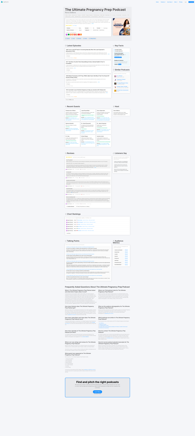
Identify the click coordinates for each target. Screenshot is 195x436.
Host (74, 38)
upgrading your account (109, 313)
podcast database (85, 336)
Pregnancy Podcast (121, 79)
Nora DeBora (70, 12)
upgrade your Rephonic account (89, 369)
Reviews (79, 38)
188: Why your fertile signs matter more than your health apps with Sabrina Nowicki (80, 254)
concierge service (109, 337)
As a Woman (119, 75)
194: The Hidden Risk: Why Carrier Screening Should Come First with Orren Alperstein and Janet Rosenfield (84, 269)
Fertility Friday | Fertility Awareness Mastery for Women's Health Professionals (122, 86)
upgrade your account (72, 314)
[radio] (66, 25)
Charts (85, 38)
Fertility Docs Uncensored (122, 90)
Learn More (97, 391)
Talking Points (93, 38)
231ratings (75, 25)
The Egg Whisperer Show (122, 83)
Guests (68, 38)
